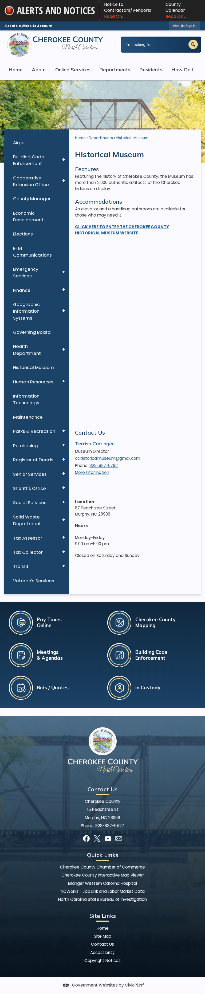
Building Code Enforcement (28, 160)
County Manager (32, 198)
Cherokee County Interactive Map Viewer (102, 875)
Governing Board (32, 332)
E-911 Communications (32, 251)
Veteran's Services (33, 580)
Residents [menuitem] (150, 69)
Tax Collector (28, 552)
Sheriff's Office (29, 488)
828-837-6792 (103, 465)
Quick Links (102, 854)
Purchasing (25, 445)
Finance (21, 290)
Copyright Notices (102, 960)
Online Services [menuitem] (72, 69)
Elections (23, 234)
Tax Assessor (27, 538)
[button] (193, 44)
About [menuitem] (39, 69)
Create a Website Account (29, 25)
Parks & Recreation (34, 431)
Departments (101, 137)
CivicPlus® (134, 985)
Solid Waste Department (27, 520)
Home (80, 137)
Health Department (27, 349)
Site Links (102, 915)
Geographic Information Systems (26, 311)
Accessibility (102, 952)
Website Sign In (184, 26)
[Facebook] (86, 838)
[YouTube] (108, 838)
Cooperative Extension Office (31, 181)
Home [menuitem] (16, 69)
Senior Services (30, 474)
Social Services (29, 502)
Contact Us (90, 432)
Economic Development (28, 216)
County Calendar (175, 10)
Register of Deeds (33, 460)
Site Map (102, 936)
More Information (92, 472)
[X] (97, 838)
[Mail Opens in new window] (118, 838)
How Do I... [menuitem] (183, 69)
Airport (20, 142)
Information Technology (26, 399)
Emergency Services (25, 272)
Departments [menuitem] (114, 69)
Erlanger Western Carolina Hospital (102, 883)
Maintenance (28, 417)
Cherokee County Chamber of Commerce (102, 867)
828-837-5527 (109, 825)
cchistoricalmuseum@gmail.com (107, 458)
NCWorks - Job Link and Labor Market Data (103, 891)
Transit (21, 566)
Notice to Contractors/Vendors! (127, 10)
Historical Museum (33, 367)
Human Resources (33, 382)
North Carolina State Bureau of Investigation (102, 899)
